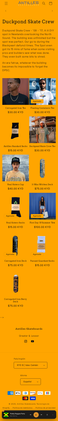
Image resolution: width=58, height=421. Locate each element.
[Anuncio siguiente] (52, 10)
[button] (6, 3)
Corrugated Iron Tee (15, 108)
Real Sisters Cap (15, 184)
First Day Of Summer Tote (42, 223)
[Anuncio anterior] (5, 10)
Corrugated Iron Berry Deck (15, 300)
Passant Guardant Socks (42, 261)
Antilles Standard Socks (16, 146)
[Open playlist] (6, 415)
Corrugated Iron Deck (15, 261)
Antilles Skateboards (26, 404)
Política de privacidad (45, 408)
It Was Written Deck (42, 184)
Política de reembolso (23, 408)
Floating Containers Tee (42, 108)
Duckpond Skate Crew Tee (42, 146)
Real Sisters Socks (15, 223)
